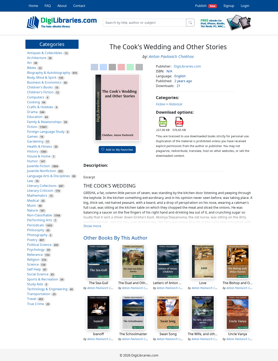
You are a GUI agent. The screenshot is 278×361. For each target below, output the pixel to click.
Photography (37, 235)
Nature (32, 210)
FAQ (48, 5)
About (62, 5)
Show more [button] (92, 226)
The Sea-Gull (98, 283)
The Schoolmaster (133, 334)
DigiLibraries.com (187, 66)
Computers (35, 97)
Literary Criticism (40, 190)
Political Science (39, 244)
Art (29, 62)
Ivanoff (98, 334)
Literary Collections (42, 185)
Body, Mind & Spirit (41, 77)
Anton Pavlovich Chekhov (171, 56)
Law (30, 181)
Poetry (32, 240)
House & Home (38, 156)
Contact (79, 5)
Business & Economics (44, 82)
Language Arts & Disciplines (48, 176)
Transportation (38, 294)
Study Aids (35, 284)
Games (32, 136)
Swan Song (168, 334)
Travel (31, 299)
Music (31, 205)
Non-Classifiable (39, 215)
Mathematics (37, 195)
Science (33, 264)
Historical (175, 104)
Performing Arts (39, 220)
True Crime (35, 304)
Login (245, 5)
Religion (33, 259)
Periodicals (35, 225)
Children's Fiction (40, 92)
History (32, 151)
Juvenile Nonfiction (41, 171)
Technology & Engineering (47, 289)
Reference (35, 254)
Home (33, 5)
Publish (205, 5)
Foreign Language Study (46, 131)
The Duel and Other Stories (139, 283)
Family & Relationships (44, 122)
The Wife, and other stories (209, 334)
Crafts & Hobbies (40, 107)
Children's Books (40, 87)
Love (202, 283)
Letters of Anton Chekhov (172, 283)
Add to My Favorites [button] (119, 150)
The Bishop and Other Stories (245, 283)
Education (35, 117)
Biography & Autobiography (48, 72)
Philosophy (35, 230)
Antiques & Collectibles (44, 53)
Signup (228, 5)
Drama (32, 112)
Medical (33, 200)
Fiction (32, 126)
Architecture (36, 58)
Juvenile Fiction (38, 166)
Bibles (31, 67)
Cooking (33, 102)
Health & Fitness (39, 146)
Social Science (37, 274)
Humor (32, 161)
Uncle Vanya (237, 334)
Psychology (36, 249)
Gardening (35, 141)
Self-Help (34, 269)
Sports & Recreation (42, 279)
